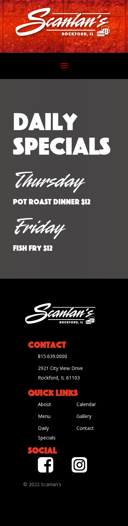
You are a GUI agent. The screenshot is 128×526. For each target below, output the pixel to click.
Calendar (86, 404)
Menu (44, 416)
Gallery (83, 416)
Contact (85, 428)
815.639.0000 (52, 356)
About (44, 404)
